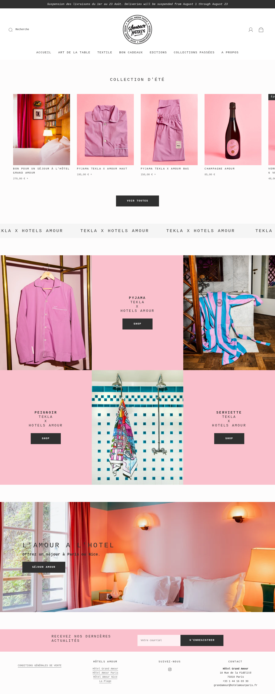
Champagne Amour (220, 168)
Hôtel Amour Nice (105, 677)
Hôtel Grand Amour (105, 668)
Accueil (43, 52)
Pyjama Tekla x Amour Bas (165, 168)
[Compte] (251, 29)
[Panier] (261, 29)
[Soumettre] (13, 29)
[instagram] (169, 669)
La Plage (105, 681)
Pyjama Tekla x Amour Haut (102, 168)
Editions (158, 52)
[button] (261, 142)
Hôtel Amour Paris (105, 672)
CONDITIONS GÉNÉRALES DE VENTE (39, 665)
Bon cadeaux (131, 52)
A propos (230, 52)
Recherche (22, 29)
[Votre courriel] (159, 640)
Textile (104, 52)
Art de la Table (74, 52)
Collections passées (194, 52)
